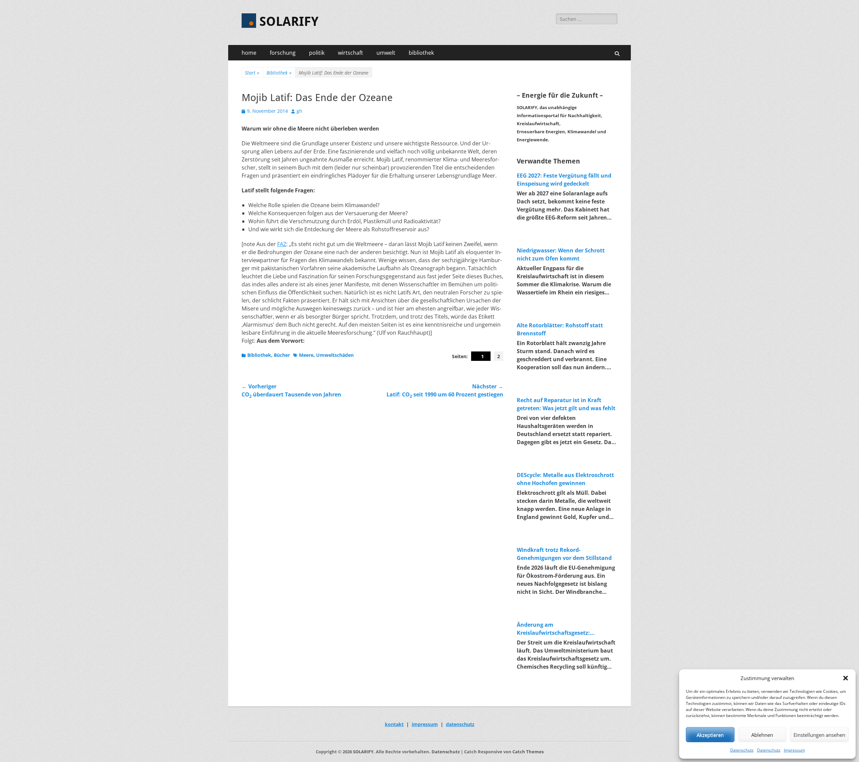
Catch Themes (528, 752)
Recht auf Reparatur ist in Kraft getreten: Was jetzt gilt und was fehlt (566, 404)
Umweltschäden (335, 355)
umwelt (385, 52)
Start (252, 72)
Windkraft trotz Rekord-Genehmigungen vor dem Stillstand (564, 554)
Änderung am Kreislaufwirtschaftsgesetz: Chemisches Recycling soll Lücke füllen (560, 629)
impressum (425, 724)
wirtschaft (350, 52)
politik (316, 52)
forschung (283, 52)
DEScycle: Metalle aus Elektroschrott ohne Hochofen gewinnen (565, 479)
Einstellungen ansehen (819, 734)
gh (299, 111)
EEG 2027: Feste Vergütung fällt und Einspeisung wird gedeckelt (564, 179)
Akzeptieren (710, 734)
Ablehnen (762, 734)
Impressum (794, 750)
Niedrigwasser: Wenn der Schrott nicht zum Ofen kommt (561, 254)
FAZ (281, 244)
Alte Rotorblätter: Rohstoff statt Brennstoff (560, 329)
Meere (306, 355)
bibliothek (421, 52)
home (249, 52)
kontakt (394, 724)
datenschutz (460, 724)
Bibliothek (279, 72)
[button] (845, 678)
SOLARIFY (288, 21)
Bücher (282, 355)
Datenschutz (742, 750)
